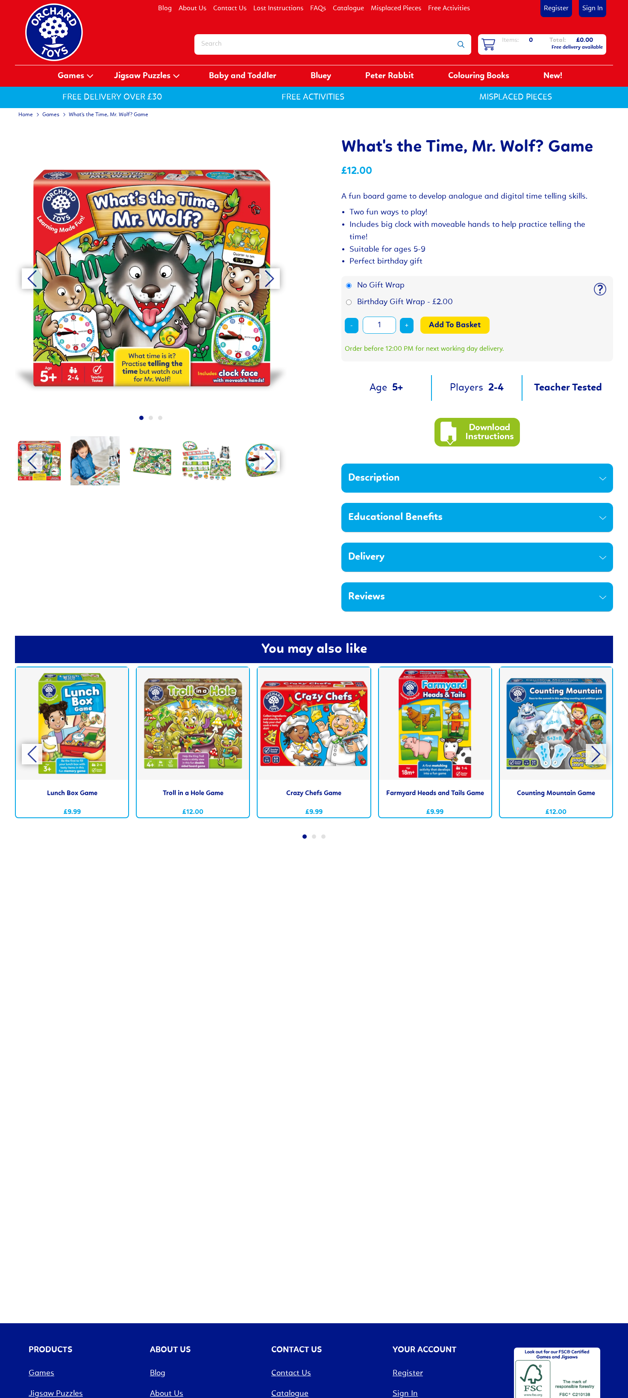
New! (552, 76)
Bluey (321, 76)
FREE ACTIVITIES (313, 97)
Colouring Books (478, 76)
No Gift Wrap (381, 285)
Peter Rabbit (389, 76)
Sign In (592, 8)
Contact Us (230, 8)
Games (71, 76)
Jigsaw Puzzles (142, 76)
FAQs (318, 8)
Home (25, 114)
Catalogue (348, 8)
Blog (165, 8)
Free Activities (449, 8)
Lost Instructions (278, 8)
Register (556, 8)
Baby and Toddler (242, 76)
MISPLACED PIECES (515, 97)
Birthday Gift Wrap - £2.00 (405, 302)
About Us (192, 8)
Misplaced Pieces (396, 8)
